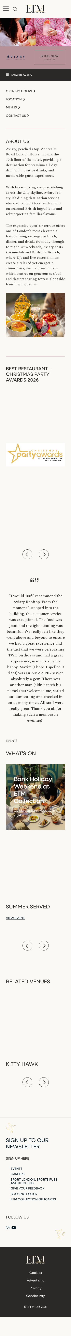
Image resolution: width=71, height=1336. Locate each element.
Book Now (50, 58)
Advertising (35, 1280)
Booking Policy (24, 1194)
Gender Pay (35, 1296)
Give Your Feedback (27, 1188)
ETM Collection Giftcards (33, 1199)
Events (16, 1169)
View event (15, 918)
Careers (17, 1174)
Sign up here (17, 1159)
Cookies (35, 1273)
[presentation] (27, 554)
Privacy (35, 1288)
